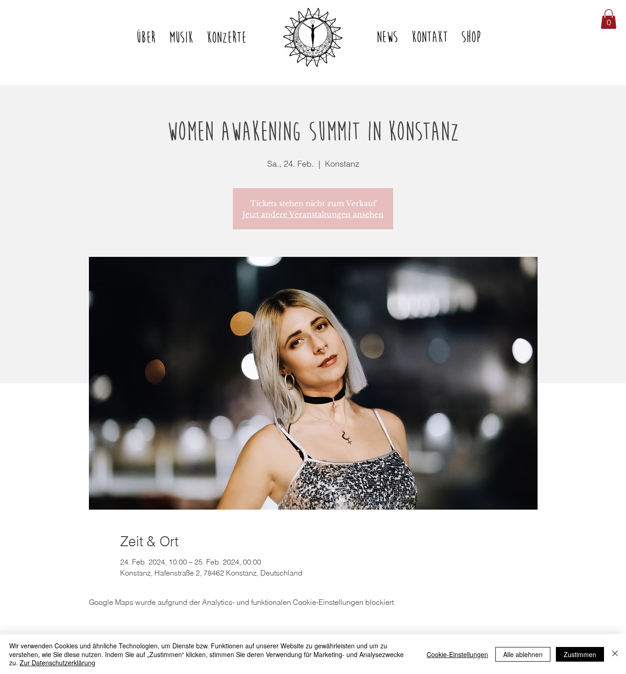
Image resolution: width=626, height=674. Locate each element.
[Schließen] (615, 654)
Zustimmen (580, 654)
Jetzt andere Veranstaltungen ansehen (313, 214)
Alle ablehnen (523, 654)
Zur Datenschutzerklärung (57, 662)
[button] (608, 19)
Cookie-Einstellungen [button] (457, 654)
